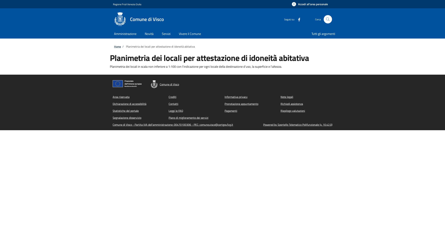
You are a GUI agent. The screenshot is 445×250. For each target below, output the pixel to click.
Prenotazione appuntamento (241, 104)
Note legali (287, 97)
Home (117, 46)
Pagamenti (231, 111)
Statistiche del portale (126, 111)
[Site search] (328, 19)
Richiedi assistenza (292, 104)
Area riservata (121, 97)
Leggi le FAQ (176, 111)
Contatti (173, 104)
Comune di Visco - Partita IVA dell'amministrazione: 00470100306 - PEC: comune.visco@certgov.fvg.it (173, 125)
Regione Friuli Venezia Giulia (127, 4)
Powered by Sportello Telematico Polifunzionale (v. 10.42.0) (297, 125)
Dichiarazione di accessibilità (129, 104)
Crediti (172, 97)
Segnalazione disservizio (127, 118)
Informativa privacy (236, 97)
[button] (310, 4)
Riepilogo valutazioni (293, 111)
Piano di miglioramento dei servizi (188, 118)
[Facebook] (297, 19)
